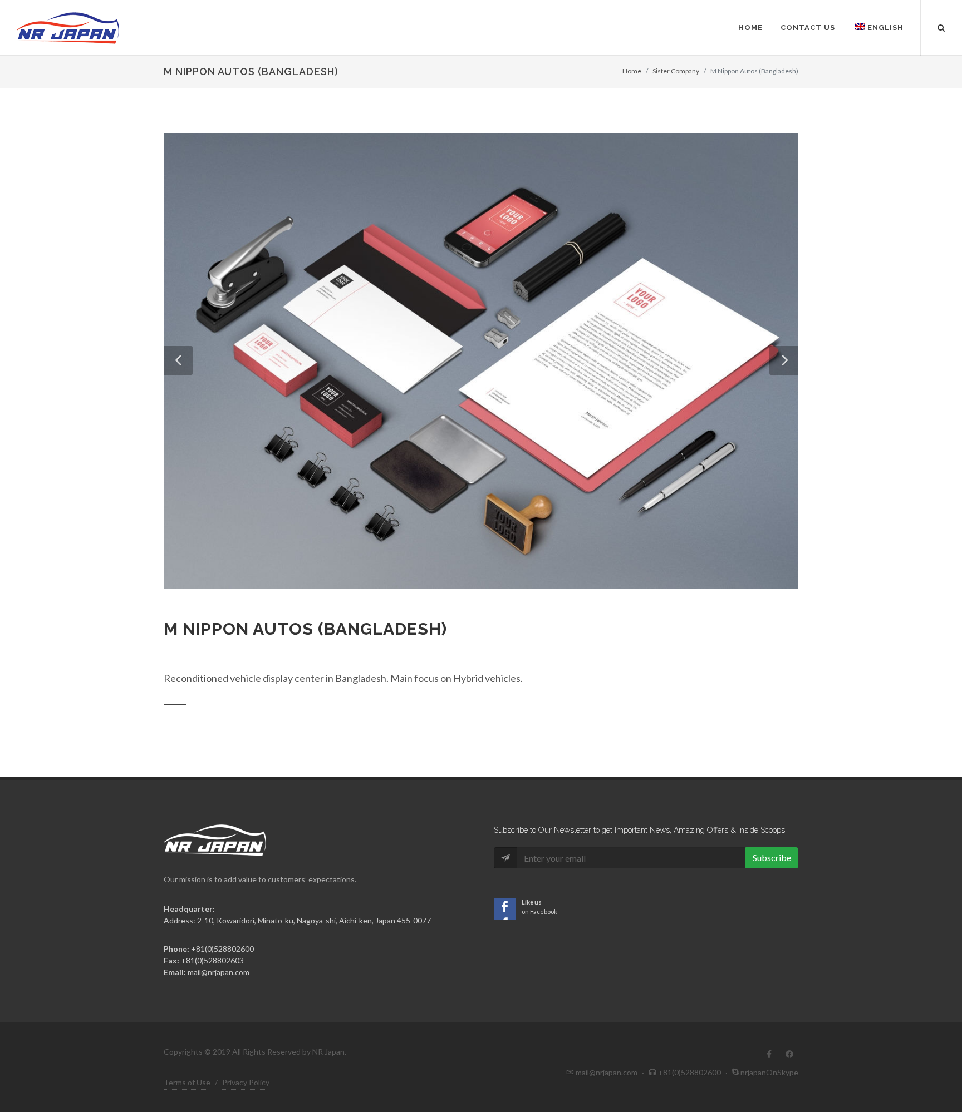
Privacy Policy (245, 1082)
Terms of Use (187, 1082)
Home (750, 27)
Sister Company (675, 71)
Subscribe (772, 857)
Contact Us (808, 27)
